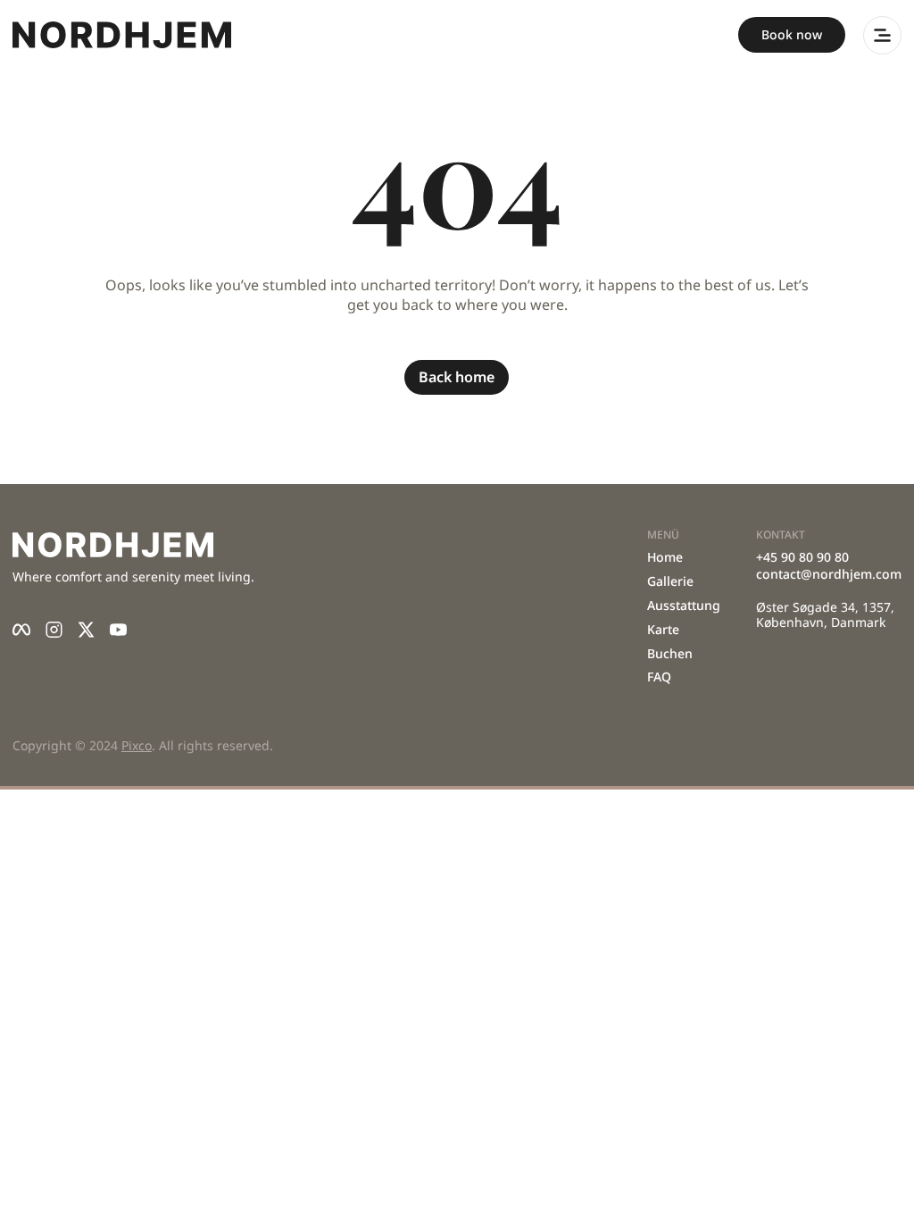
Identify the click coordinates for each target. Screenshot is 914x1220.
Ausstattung (683, 605)
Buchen (670, 653)
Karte (663, 629)
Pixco (136, 745)
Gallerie (670, 580)
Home (665, 556)
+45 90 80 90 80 (802, 556)
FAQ (659, 676)
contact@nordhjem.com (829, 573)
